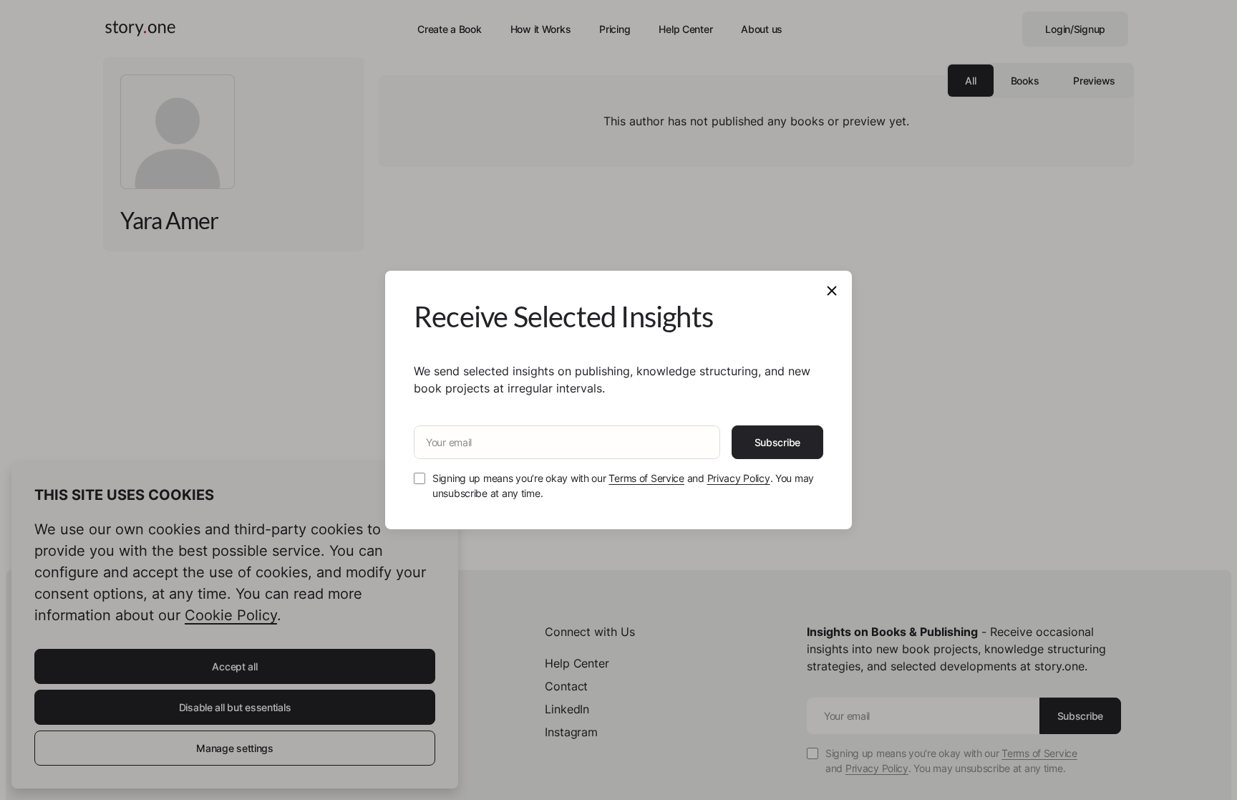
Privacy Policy (738, 478)
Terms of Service (646, 478)
